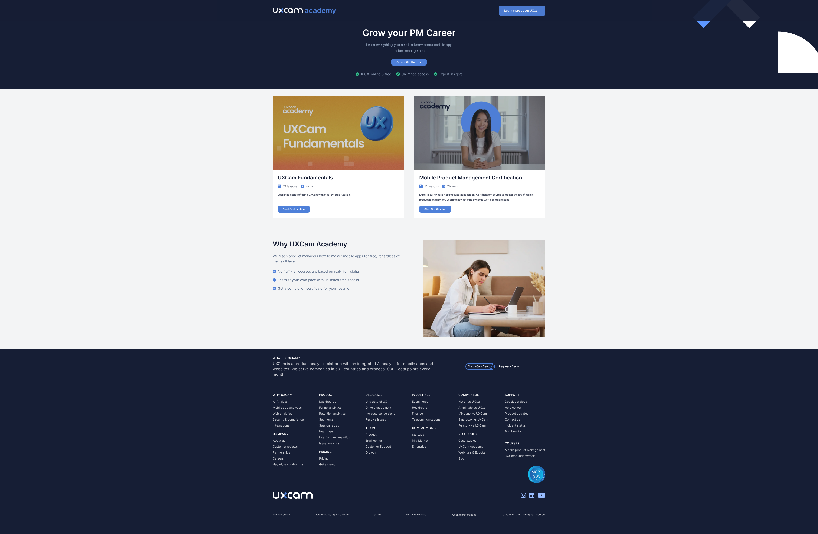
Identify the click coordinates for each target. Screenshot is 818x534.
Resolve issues (376, 419)
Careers (278, 458)
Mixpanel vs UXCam (472, 413)
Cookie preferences (464, 514)
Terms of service (416, 514)
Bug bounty (513, 431)
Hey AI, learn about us (288, 464)
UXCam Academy (470, 446)
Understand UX (376, 401)
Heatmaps (326, 431)
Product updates (516, 413)
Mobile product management (525, 450)
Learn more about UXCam (522, 10)
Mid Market (420, 440)
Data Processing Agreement (332, 514)
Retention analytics (332, 413)
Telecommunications (426, 419)
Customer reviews (285, 446)
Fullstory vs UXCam (472, 425)
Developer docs (516, 401)
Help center (513, 407)
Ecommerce (420, 401)
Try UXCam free (478, 366)
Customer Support (378, 446)
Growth (371, 452)
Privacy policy (281, 514)
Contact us (512, 419)
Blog (461, 458)
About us (279, 440)
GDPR (377, 514)
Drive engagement (378, 407)
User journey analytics (334, 437)
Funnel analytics (330, 407)
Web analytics (282, 413)
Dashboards (327, 401)
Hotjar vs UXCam (470, 401)
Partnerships (281, 452)
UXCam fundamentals (520, 456)
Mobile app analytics (287, 407)
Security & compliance (288, 419)
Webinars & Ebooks (471, 452)
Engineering (374, 440)
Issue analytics (329, 443)
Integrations (281, 425)
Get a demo (327, 464)
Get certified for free (409, 62)
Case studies (467, 440)
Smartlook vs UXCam (473, 419)
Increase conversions (380, 413)
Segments (326, 419)
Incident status (515, 425)
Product (371, 434)
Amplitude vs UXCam (473, 407)
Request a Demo (509, 366)
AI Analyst (280, 401)
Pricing (324, 458)
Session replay (329, 425)
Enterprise (419, 446)
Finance (417, 413)
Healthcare (419, 407)
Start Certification (294, 209)
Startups (418, 434)
